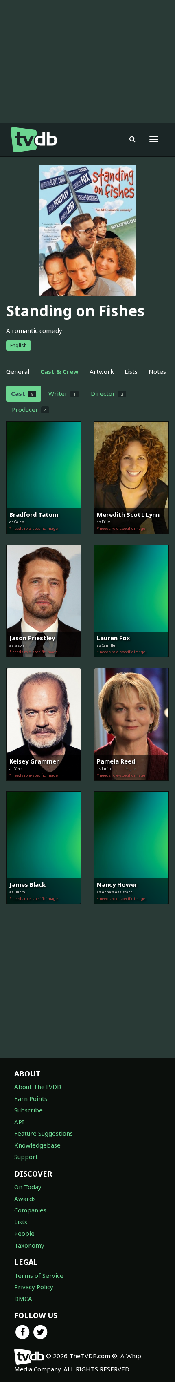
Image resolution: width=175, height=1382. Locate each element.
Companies (30, 1210)
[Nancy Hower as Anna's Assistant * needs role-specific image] (131, 910)
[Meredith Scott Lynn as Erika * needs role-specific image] (131, 540)
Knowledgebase (37, 1145)
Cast (22, 393)
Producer (29, 409)
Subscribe (28, 1110)
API (19, 1122)
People (24, 1233)
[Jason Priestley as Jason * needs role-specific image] (43, 663)
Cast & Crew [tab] (59, 371)
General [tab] (17, 371)
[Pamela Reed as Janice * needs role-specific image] (131, 786)
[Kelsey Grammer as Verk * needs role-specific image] (43, 786)
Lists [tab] (131, 371)
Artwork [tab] (102, 371)
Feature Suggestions (43, 1133)
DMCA (23, 1299)
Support (26, 1156)
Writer (62, 393)
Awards (25, 1198)
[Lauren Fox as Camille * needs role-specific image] (131, 663)
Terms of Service (38, 1275)
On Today (28, 1187)
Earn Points (30, 1098)
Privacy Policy (33, 1287)
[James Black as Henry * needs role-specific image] (43, 910)
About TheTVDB (37, 1087)
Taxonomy (29, 1245)
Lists (20, 1222)
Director (107, 393)
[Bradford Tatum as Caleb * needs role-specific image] (43, 540)
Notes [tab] (157, 371)
